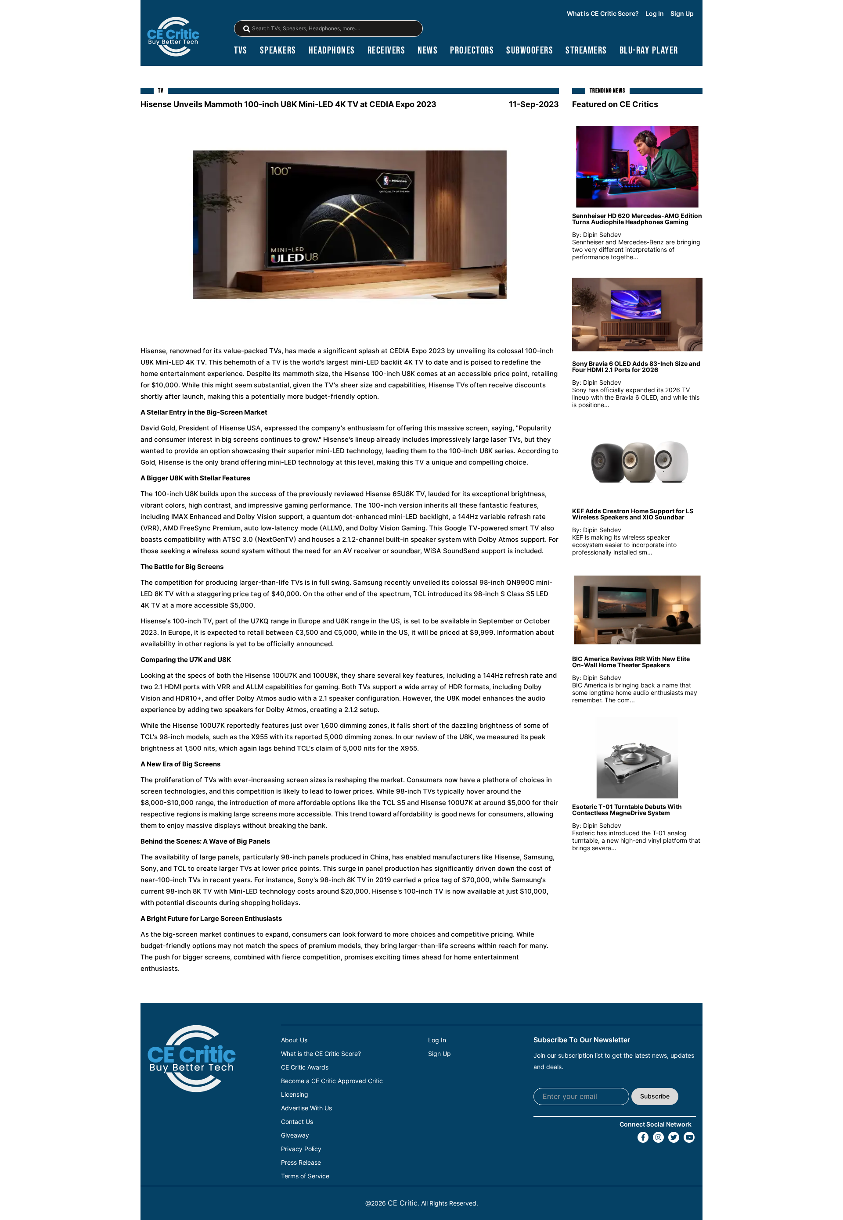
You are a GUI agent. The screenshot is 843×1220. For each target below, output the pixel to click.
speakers (278, 51)
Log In (654, 14)
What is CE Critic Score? (603, 14)
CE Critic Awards (304, 1067)
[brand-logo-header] (173, 37)
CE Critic (403, 1203)
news (428, 51)
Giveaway (295, 1135)
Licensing (294, 1094)
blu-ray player (649, 51)
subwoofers (529, 51)
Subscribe (655, 1096)
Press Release (301, 1162)
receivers (386, 51)
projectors (472, 51)
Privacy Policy (301, 1149)
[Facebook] (643, 1137)
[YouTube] (689, 1137)
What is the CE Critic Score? (321, 1054)
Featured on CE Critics (615, 104)
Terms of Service (305, 1176)
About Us (294, 1040)
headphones (332, 51)
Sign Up (682, 14)
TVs (241, 51)
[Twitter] (673, 1137)
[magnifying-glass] (247, 29)
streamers (586, 51)
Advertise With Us (306, 1108)
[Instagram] (658, 1137)
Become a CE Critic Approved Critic (332, 1081)
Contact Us (297, 1122)
